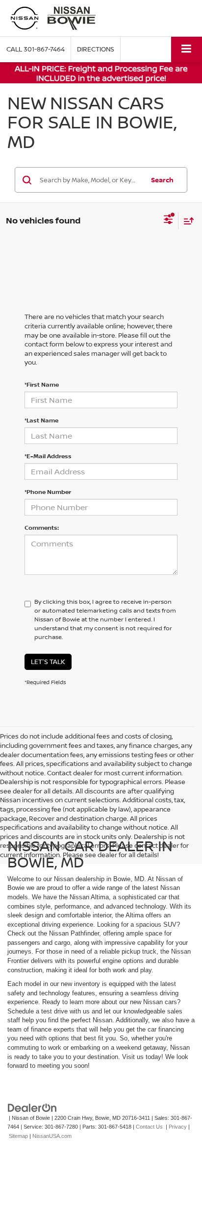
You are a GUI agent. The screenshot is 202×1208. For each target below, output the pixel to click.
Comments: (42, 527)
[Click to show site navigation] (186, 49)
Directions (95, 49)
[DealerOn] (32, 1107)
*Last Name (41, 420)
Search (162, 179)
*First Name (42, 384)
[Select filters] (168, 220)
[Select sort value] (186, 220)
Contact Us (149, 1127)
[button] (35, 49)
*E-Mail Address (48, 456)
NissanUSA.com (52, 1136)
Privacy (178, 1127)
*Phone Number (48, 492)
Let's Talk (48, 661)
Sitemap (18, 1136)
